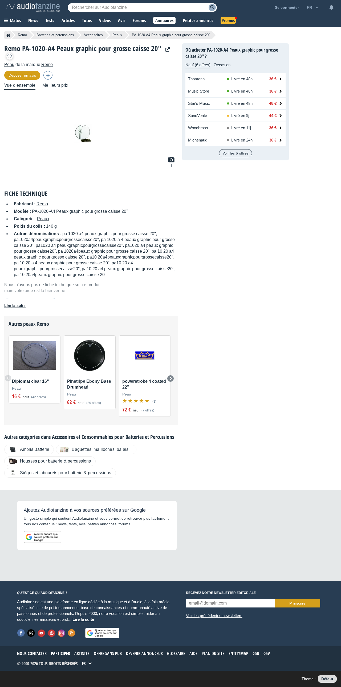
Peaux (117, 35)
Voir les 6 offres (235, 153)
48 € (273, 103)
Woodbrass (198, 128)
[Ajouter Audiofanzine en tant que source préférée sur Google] (42, 537)
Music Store (198, 91)
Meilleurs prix (55, 85)
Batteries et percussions (55, 35)
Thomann (196, 79)
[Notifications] (331, 7)
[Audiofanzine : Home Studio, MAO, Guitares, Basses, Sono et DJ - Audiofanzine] (33, 7)
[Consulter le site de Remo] (166, 49)
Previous (8, 378)
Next (170, 378)
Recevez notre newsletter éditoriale (221, 593)
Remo (22, 35)
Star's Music (199, 103)
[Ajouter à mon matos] (9, 56)
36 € (273, 79)
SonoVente (197, 115)
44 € (273, 115)
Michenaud (197, 140)
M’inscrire (297, 603)
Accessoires (93, 35)
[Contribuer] (47, 75)
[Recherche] (212, 7)
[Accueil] (8, 35)
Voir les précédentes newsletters (214, 615)
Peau (9, 64)
